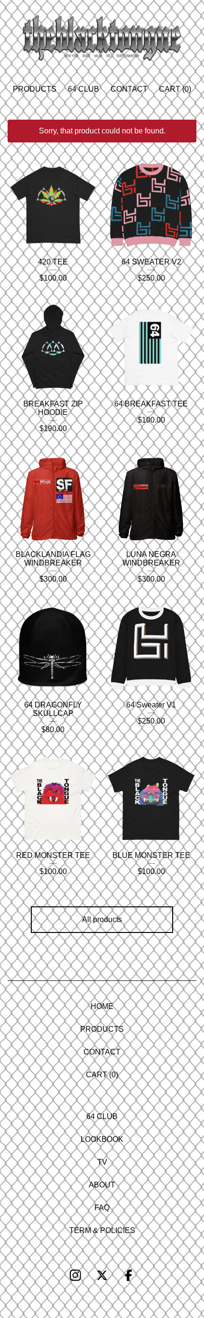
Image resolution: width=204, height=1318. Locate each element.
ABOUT (102, 1185)
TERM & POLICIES (102, 1230)
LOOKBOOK (102, 1139)
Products (34, 89)
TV (102, 1162)
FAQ (102, 1208)
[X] (102, 1275)
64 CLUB (83, 89)
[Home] (102, 38)
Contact (129, 89)
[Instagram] (75, 1275)
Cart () (175, 89)
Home (102, 1006)
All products (102, 919)
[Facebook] (128, 1275)
